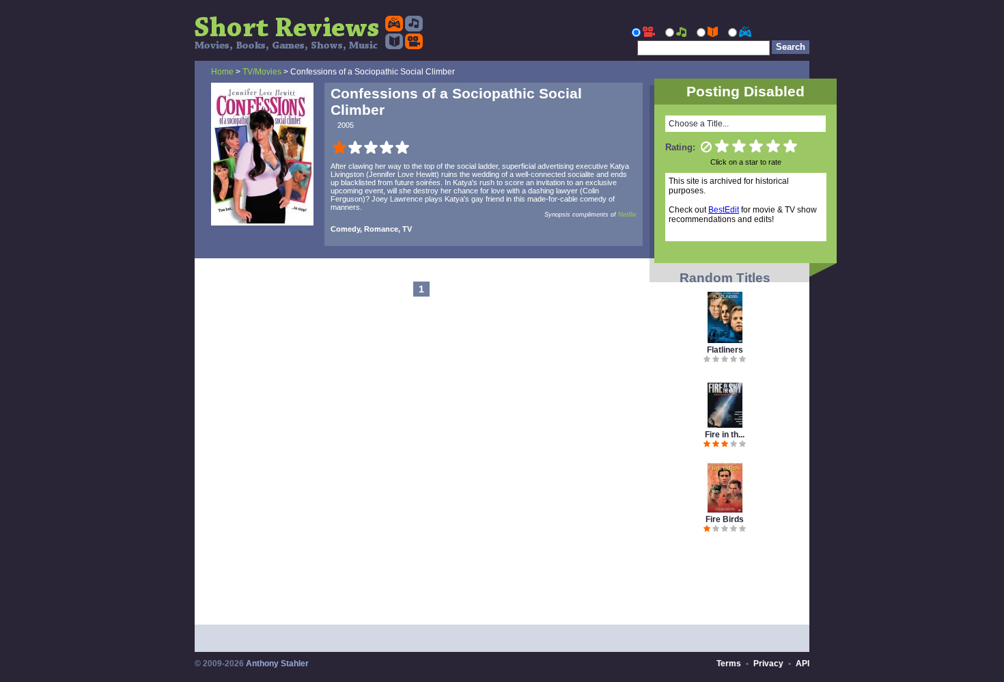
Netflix (627, 214)
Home (222, 72)
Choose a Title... (699, 123)
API (802, 663)
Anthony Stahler (277, 663)
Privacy (768, 663)
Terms (728, 663)
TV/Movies (261, 72)
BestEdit (723, 210)
